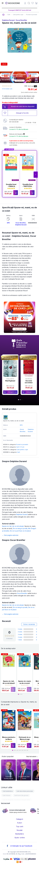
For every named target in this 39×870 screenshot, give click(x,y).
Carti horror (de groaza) (21, 795)
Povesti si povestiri (22, 444)
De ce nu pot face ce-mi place (20, 531)
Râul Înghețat (10, 381)
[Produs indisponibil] (13, 689)
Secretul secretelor (29, 381)
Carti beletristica (8, 791)
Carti (18, 452)
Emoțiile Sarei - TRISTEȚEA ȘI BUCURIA (27, 186)
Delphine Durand (8, 20)
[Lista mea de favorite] (33, 3)
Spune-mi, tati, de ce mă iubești (13, 526)
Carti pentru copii (22, 449)
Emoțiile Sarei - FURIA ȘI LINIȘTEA (11, 186)
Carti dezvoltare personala (25, 791)
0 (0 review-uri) (7, 89)
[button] (36, 175)
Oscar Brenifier (21, 20)
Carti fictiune (6, 795)
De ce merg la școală (20, 528)
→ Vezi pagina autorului (10, 535)
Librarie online (3, 14)
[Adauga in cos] (15, 192)
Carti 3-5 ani (20, 447)
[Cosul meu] (36, 3)
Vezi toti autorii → (32, 756)
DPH (8, 223)
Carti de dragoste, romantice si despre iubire (16, 800)
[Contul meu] (25, 3)
